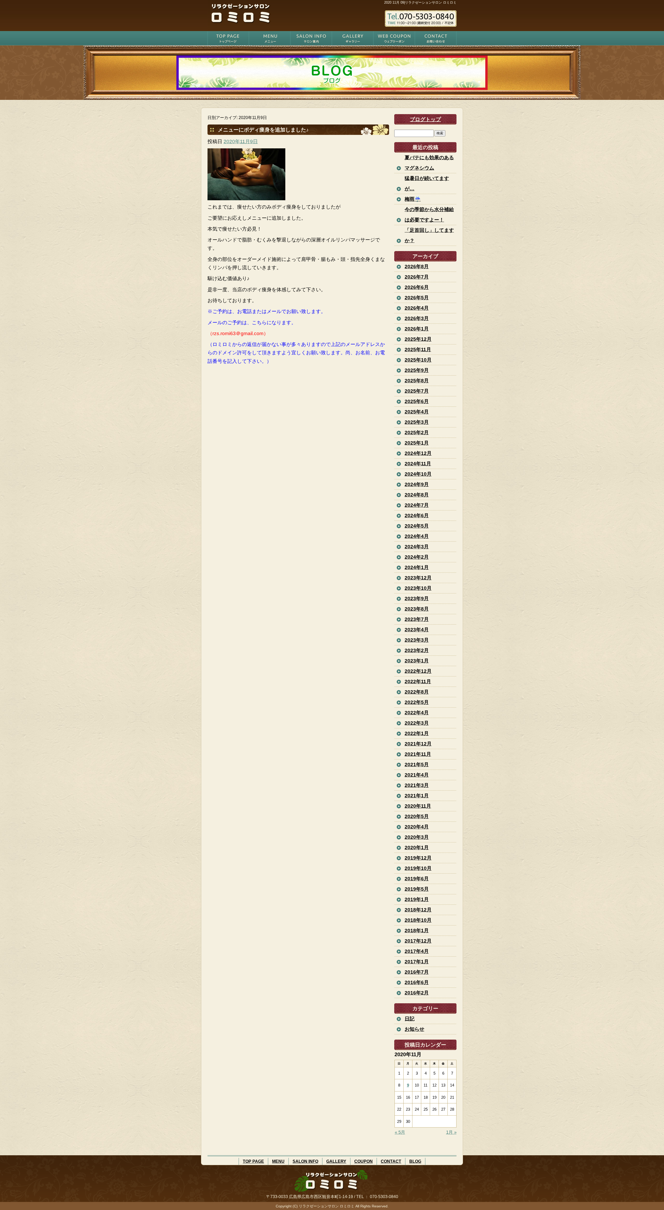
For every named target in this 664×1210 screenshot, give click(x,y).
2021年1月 (417, 795)
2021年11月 (418, 754)
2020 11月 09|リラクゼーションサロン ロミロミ (420, 2)
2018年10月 (418, 920)
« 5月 (400, 1132)
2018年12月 (418, 909)
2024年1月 (417, 567)
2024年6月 (417, 515)
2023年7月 (417, 619)
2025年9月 (417, 370)
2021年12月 (418, 743)
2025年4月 (417, 411)
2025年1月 (417, 443)
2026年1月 (417, 328)
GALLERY (353, 38)
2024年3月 (417, 546)
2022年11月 (418, 681)
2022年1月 (417, 733)
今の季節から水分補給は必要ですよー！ (429, 215)
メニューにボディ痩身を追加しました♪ (263, 130)
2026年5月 (417, 297)
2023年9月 (417, 598)
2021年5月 (417, 764)
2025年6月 (417, 401)
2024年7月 (417, 505)
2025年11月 (418, 349)
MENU (269, 38)
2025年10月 (418, 360)
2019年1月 (417, 899)
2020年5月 (417, 816)
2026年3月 (417, 318)
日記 (409, 1018)
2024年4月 (417, 536)
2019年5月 (417, 889)
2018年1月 (417, 930)
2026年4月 (417, 308)
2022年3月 (417, 723)
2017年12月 (418, 941)
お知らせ (414, 1029)
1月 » (451, 1132)
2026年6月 (417, 287)
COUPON (394, 38)
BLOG (415, 1161)
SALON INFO (311, 38)
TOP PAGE (228, 38)
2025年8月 (417, 380)
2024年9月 (417, 484)
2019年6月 (417, 878)
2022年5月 (417, 702)
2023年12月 (418, 577)
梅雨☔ (413, 199)
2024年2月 (417, 557)
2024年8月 (417, 494)
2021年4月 (417, 775)
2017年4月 (417, 951)
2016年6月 (417, 982)
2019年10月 (418, 868)
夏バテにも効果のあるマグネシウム (429, 163)
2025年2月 (417, 432)
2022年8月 (417, 692)
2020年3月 (417, 837)
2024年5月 (417, 526)
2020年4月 (417, 826)
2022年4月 (417, 712)
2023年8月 (417, 609)
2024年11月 (418, 463)
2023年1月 (417, 660)
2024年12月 (418, 453)
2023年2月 (417, 650)
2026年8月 (417, 266)
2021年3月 (417, 785)
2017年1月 (417, 961)
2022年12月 (418, 671)
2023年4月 (417, 629)
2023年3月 (417, 640)
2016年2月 (417, 992)
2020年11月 (418, 806)
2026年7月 (417, 277)
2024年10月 (418, 474)
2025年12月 (418, 339)
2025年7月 (417, 391)
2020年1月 (417, 847)
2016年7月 (417, 972)
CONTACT (436, 38)
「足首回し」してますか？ (429, 235)
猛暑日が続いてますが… (427, 183)
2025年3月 (417, 422)
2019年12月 (418, 858)
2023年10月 (418, 588)
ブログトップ (425, 119)
